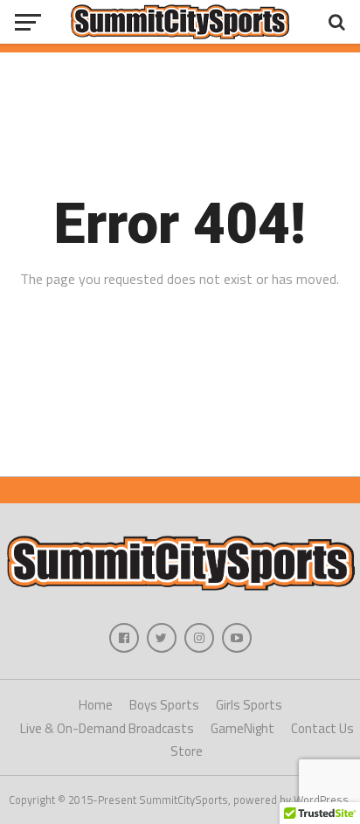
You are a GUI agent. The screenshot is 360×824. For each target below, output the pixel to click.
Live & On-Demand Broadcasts (107, 728)
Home (96, 705)
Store (186, 751)
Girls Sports (249, 705)
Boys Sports (164, 705)
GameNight (242, 728)
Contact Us (322, 728)
